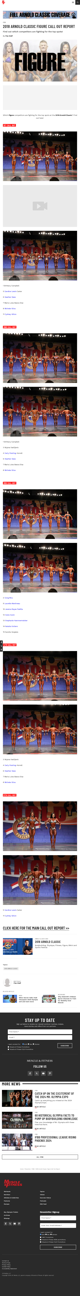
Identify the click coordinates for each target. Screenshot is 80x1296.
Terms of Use (6, 1263)
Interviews (61, 994)
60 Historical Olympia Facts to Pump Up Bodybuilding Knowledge (56, 1116)
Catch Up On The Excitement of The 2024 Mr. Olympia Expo (54, 1095)
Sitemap (7, 1218)
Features (7, 1201)
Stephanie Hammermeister (16, 620)
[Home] (3, 3)
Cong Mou (9, 598)
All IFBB (40, 1157)
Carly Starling (10, 453)
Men (31, 1044)
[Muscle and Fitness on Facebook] (30, 1073)
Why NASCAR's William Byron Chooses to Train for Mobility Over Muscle (67, 1000)
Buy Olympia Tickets (11, 1212)
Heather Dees (10, 297)
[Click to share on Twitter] (1, 646)
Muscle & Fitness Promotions (19, 1047)
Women (37, 1044)
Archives (7, 1215)
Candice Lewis (10, 291)
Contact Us (5, 1261)
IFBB (4, 22)
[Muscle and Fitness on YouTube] (43, 1073)
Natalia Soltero (11, 626)
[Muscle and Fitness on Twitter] (36, 1073)
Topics (42, 1191)
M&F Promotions (47, 1237)
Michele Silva (10, 308)
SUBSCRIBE (65, 1046)
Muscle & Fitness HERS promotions (54, 1239)
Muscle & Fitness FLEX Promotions (21, 1049)
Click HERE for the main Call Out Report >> (36, 927)
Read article (40, 1107)
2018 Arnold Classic (48, 942)
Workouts (7, 1191)
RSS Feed (43, 1204)
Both (25, 1044)
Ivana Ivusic (10, 615)
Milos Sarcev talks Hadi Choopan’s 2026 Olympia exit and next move (28, 1000)
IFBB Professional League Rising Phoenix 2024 (55, 1138)
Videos (42, 1194)
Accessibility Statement (9, 1268)
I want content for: (14, 1044)
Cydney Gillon (10, 314)
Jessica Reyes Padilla (14, 609)
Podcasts (43, 1201)
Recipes (6, 1204)
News (20, 995)
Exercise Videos (45, 1198)
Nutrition (7, 1194)
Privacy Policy (6, 1265)
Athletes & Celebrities (11, 1198)
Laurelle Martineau (12, 603)
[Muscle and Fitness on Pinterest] (50, 1073)
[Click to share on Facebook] (1, 642)
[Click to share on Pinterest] (1, 650)
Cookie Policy (6, 1266)
